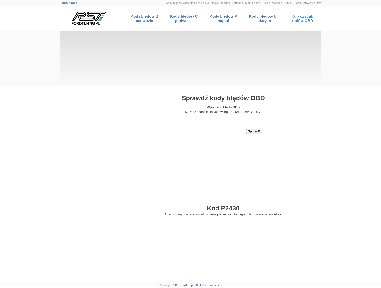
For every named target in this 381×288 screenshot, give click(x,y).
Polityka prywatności (209, 285)
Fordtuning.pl (69, 2)
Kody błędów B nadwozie (144, 18)
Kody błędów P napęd (223, 18)
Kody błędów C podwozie (184, 18)
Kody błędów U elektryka (263, 18)
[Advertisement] (190, 58)
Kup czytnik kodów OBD (302, 18)
